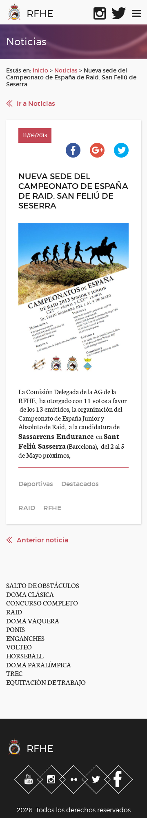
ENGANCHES (25, 638)
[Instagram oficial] (100, 12)
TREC (14, 673)
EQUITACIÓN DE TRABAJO (46, 681)
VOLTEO (19, 646)
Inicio (40, 70)
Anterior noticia (42, 540)
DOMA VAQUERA (32, 620)
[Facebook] (118, 778)
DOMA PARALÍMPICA (38, 664)
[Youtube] (29, 778)
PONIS (15, 629)
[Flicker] (74, 778)
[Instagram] (52, 778)
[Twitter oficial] (118, 12)
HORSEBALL (24, 655)
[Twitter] (97, 778)
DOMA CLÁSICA (30, 594)
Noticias (66, 70)
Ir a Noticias (36, 103)
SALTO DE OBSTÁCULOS (42, 585)
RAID (14, 611)
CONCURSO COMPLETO (42, 602)
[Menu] (136, 12)
